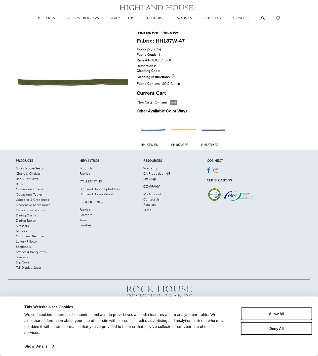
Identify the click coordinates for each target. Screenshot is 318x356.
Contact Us (151, 199)
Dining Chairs (26, 215)
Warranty (150, 168)
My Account (152, 194)
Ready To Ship (122, 18)
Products (86, 168)
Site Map (149, 179)
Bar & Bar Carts (27, 179)
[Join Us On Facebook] (208, 171)
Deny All (276, 328)
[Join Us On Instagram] (215, 171)
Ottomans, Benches (30, 236)
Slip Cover (23, 262)
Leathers (86, 215)
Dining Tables (26, 220)
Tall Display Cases (28, 267)
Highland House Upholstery (100, 189)
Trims (83, 220)
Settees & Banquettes (31, 252)
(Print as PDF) (170, 32)
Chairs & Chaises (28, 173)
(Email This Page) (148, 32)
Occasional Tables (29, 194)
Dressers (22, 226)
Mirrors (21, 231)
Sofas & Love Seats (29, 168)
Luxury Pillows (26, 241)
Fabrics (85, 173)
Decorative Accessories (33, 205)
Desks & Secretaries (30, 210)
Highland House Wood (96, 194)
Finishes (85, 225)
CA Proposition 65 (156, 173)
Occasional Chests (29, 189)
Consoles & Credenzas (32, 200)
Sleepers (22, 257)
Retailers (149, 204)
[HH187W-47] (73, 136)
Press (147, 210)
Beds (19, 184)
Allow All (276, 314)
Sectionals (23, 247)
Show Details (35, 346)
